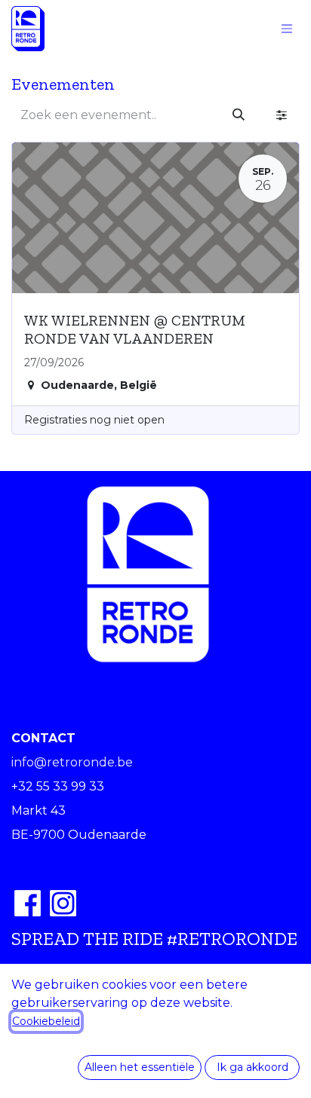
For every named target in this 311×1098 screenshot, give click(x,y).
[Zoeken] (238, 115)
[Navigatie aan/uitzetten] (287, 29)
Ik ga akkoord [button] (252, 1067)
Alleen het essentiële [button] (140, 1067)
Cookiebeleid (46, 1021)
